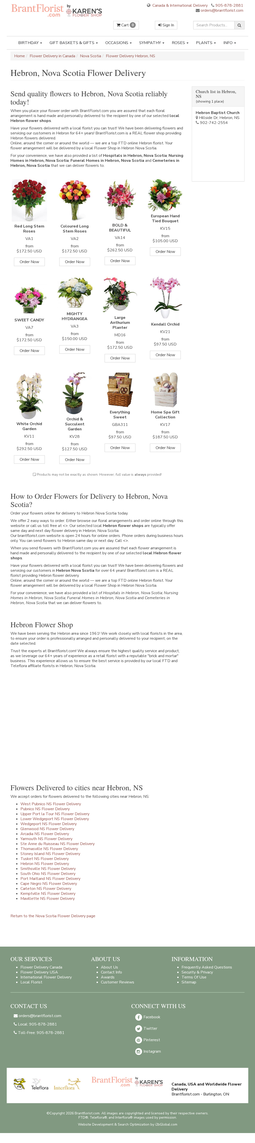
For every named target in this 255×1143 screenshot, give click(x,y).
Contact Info (111, 972)
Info (228, 43)
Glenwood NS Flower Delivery (47, 829)
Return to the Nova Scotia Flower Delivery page (52, 916)
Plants (204, 43)
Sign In (168, 25)
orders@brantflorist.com (221, 10)
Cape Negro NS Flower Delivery (48, 883)
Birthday (29, 43)
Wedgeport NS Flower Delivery (48, 824)
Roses (179, 43)
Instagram (151, 1051)
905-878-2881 (229, 5)
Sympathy (150, 43)
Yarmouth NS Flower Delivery (46, 839)
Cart (127, 25)
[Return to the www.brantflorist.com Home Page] (57, 10)
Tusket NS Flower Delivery (44, 858)
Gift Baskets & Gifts (72, 43)
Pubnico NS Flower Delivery (45, 809)
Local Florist (31, 982)
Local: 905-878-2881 (37, 1024)
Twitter (149, 1028)
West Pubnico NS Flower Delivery (50, 804)
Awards (108, 977)
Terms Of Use (194, 977)
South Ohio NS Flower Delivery (47, 873)
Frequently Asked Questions (207, 967)
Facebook (151, 1017)
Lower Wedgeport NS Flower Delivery (54, 819)
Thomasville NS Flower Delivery (49, 849)
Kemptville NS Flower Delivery (47, 893)
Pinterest (151, 1040)
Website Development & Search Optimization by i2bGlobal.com (127, 1124)
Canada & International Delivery (179, 5)
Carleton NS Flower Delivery (45, 888)
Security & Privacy (197, 972)
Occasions (117, 43)
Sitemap (189, 982)
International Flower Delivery (46, 977)
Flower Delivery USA (39, 972)
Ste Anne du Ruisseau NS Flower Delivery (57, 844)
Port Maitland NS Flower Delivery (50, 878)
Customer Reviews (117, 982)
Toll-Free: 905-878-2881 (40, 1032)
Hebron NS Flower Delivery (44, 863)
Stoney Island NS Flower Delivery (50, 854)
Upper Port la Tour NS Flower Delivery (54, 814)
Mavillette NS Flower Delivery (47, 898)
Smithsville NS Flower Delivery (48, 868)
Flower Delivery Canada (41, 967)
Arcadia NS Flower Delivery (44, 834)
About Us (109, 967)
